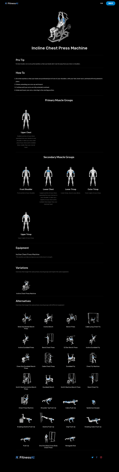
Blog (101, 3)
